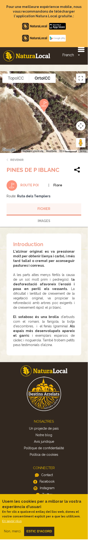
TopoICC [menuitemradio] (16, 78)
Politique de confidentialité (44, 448)
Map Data (51, 151)
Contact (47, 475)
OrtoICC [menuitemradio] (42, 78)
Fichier (43, 209)
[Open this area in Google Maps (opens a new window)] (9, 150)
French (68, 55)
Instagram (47, 488)
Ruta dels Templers (33, 196)
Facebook (47, 481)
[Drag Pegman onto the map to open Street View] (80, 142)
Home (26, 55)
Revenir (17, 160)
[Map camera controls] (80, 126)
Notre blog (44, 435)
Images (44, 221)
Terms (83, 151)
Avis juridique (44, 441)
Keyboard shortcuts (32, 151)
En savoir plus (12, 521)
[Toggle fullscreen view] (80, 78)
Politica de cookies (44, 454)
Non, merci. (12, 531)
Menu (80, 49)
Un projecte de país (44, 428)
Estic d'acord (39, 531)
